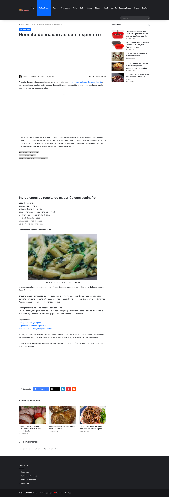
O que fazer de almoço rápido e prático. (35, 325)
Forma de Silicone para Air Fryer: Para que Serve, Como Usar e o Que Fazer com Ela (137, 33)
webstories (25, 483)
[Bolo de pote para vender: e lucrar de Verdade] (118, 56)
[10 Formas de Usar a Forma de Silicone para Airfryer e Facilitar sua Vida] (118, 45)
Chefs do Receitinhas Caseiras (33, 77)
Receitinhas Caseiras (63, 493)
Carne (55, 8)
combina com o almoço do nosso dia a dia (85, 82)
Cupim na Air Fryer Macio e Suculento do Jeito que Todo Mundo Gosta (30, 429)
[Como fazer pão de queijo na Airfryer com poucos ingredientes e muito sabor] (118, 66)
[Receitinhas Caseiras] (24, 10)
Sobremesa (65, 8)
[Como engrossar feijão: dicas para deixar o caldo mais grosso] (118, 77)
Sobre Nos (25, 472)
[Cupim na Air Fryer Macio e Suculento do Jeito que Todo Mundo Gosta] (32, 415)
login (36, 449)
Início (33, 8)
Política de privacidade (29, 476)
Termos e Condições (28, 480)
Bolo (82, 8)
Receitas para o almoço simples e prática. (36, 328)
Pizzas (97, 8)
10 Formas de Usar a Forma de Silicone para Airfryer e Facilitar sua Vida (137, 44)
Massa (89, 8)
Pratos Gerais (44, 8)
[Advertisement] (62, 56)
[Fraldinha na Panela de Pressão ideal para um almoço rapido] (93, 415)
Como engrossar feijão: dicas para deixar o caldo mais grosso (137, 76)
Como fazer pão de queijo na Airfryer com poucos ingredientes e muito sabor (137, 65)
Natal (106, 8)
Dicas (136, 8)
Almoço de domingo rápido (30, 322)
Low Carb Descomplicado (121, 8)
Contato (145, 8)
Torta (75, 8)
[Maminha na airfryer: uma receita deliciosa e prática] (62, 415)
